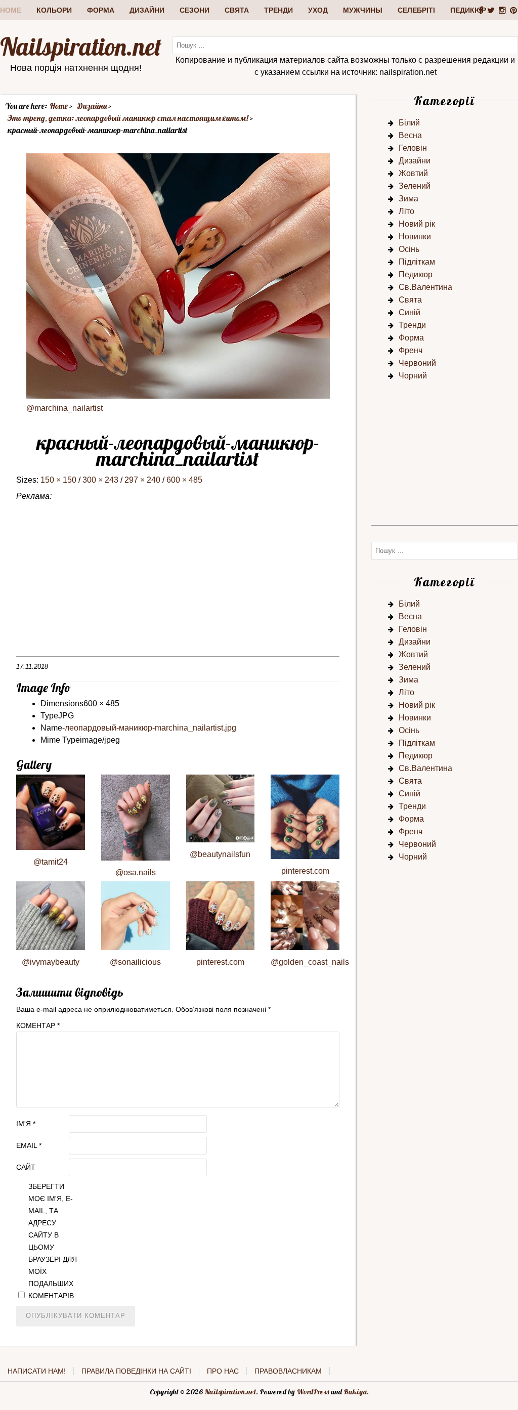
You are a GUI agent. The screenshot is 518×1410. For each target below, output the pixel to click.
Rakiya (355, 1391)
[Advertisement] (177, 585)
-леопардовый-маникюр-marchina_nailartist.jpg (149, 727)
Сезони (194, 10)
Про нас (223, 1371)
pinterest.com (305, 871)
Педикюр (468, 10)
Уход (318, 10)
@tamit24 (50, 862)
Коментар (38, 1025)
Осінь (409, 249)
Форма (100, 10)
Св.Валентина (425, 287)
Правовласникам (288, 1371)
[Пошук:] (345, 44)
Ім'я (25, 1124)
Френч (410, 350)
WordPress (312, 1391)
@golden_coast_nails (310, 962)
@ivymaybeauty (50, 962)
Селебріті (416, 10)
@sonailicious (135, 962)
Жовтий (413, 173)
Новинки (415, 236)
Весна (410, 135)
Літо (406, 211)
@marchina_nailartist (64, 408)
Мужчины (362, 10)
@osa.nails (135, 872)
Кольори (54, 10)
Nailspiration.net (80, 46)
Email (28, 1145)
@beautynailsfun (220, 854)
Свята (237, 10)
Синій (409, 312)
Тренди (278, 10)
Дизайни (147, 10)
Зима (408, 198)
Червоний (417, 363)
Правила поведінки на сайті (136, 1371)
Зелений (414, 186)
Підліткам (417, 262)
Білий (409, 122)
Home (10, 10)
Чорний (413, 375)
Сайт (25, 1167)
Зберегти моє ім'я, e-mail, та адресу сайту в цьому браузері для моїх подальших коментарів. (52, 1241)
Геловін (413, 148)
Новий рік (417, 224)
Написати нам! (37, 1371)
